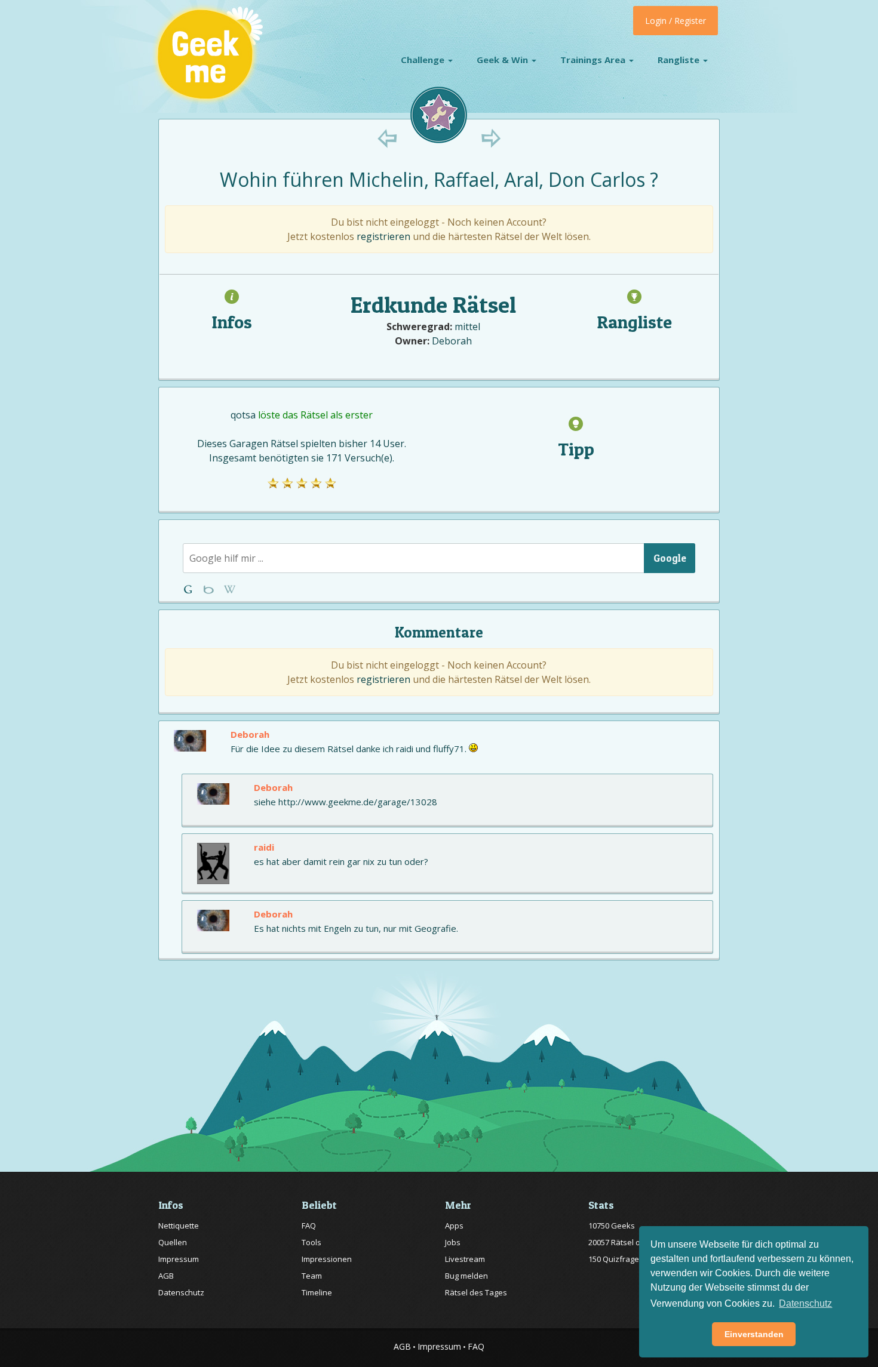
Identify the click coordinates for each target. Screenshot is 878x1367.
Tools (311, 1242)
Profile (210, 589)
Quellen (172, 1242)
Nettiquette (178, 1225)
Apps (454, 1225)
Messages (229, 589)
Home (190, 589)
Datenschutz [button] (805, 1303)
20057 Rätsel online (623, 1242)
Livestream (465, 1259)
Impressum (178, 1259)
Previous (387, 138)
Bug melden (466, 1275)
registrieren (383, 236)
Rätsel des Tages (476, 1292)
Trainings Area (594, 60)
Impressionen (327, 1259)
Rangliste (680, 60)
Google (669, 558)
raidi (264, 847)
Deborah (452, 340)
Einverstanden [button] (754, 1334)
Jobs (453, 1242)
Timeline (317, 1292)
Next (491, 138)
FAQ (309, 1225)
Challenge (424, 60)
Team (312, 1275)
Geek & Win (503, 60)
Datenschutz (181, 1292)
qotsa (243, 414)
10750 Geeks (611, 1225)
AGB (166, 1275)
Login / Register (675, 20)
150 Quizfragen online (628, 1259)
